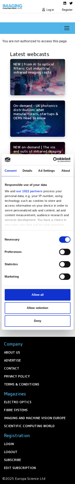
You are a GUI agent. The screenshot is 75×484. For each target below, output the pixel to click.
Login (9, 444)
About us (12, 352)
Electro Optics (17, 402)
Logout (10, 452)
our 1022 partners (29, 191)
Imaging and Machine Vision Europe (35, 418)
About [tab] (65, 170)
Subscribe (12, 460)
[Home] (18, 6)
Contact (11, 368)
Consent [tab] (11, 170)
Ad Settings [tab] (46, 170)
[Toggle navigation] (67, 28)
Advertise (12, 360)
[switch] (64, 252)
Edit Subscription (20, 468)
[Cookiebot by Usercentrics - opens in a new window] (53, 159)
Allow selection (37, 308)
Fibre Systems (16, 410)
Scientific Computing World (29, 426)
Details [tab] (27, 170)
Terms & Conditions (21, 384)
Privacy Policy (17, 376)
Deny (37, 320)
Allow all (38, 294)
